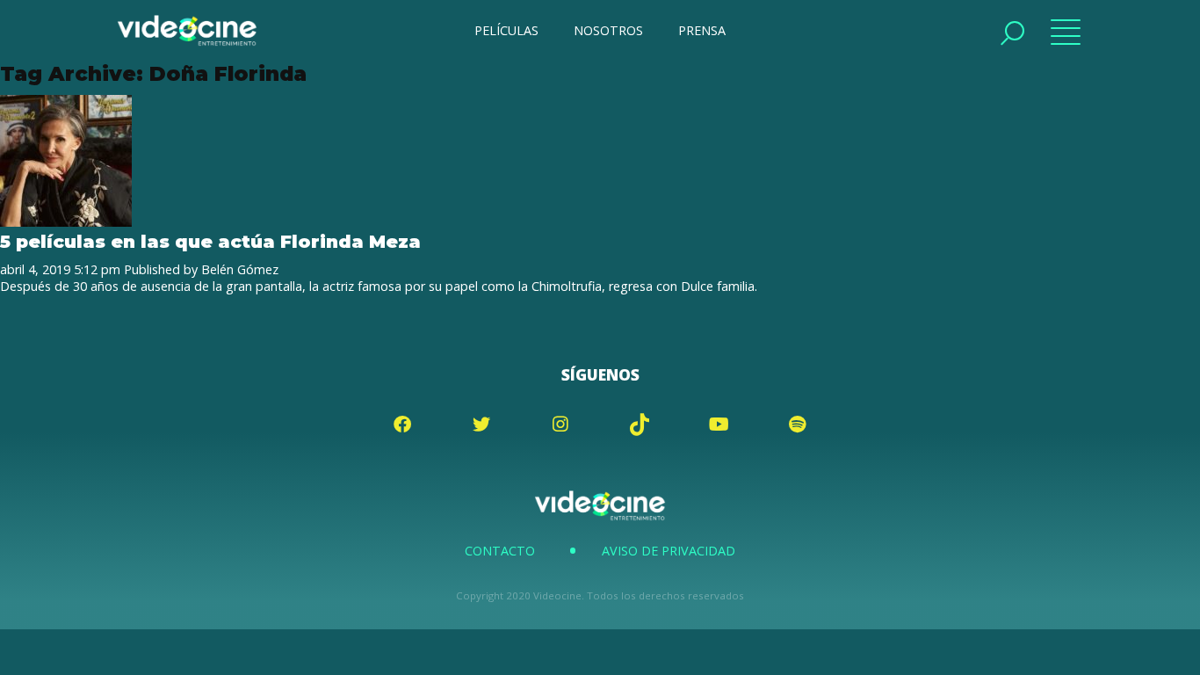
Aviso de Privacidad (668, 550)
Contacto (500, 550)
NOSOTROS (608, 30)
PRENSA (702, 30)
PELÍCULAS (506, 30)
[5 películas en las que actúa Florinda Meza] (66, 222)
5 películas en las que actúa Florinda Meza (210, 241)
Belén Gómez (239, 269)
